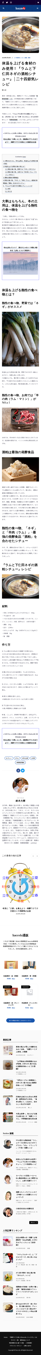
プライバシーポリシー (16, 1345)
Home (5, 1337)
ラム (17, 758)
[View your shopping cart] (38, 2)
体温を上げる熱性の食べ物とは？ (14, 166)
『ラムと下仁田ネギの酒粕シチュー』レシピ (17, 186)
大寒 (33, 758)
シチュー (9, 758)
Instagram (11, 2)
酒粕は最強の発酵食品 (10, 177)
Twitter (7, 2)
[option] (20, 887)
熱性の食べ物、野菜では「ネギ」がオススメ (20, 169)
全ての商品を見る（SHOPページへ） (20, 1020)
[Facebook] (18, 770)
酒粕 (29, 57)
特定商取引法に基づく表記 (16, 1343)
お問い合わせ (27, 1345)
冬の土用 (25, 758)
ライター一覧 (15, 1340)
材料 (7, 189)
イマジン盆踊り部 (26, 840)
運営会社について (25, 1340)
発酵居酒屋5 (13, 120)
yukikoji (34, 843)
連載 (26, 57)
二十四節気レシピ (19, 57)
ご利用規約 (29, 1343)
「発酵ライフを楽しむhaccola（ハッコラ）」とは (23, 1337)
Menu (38, 8)
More (33, 1222)
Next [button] (37, 856)
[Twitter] (23, 770)
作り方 (8, 191)
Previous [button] (33, 856)
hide (24, 157)
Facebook (3, 2)
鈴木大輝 (20, 800)
